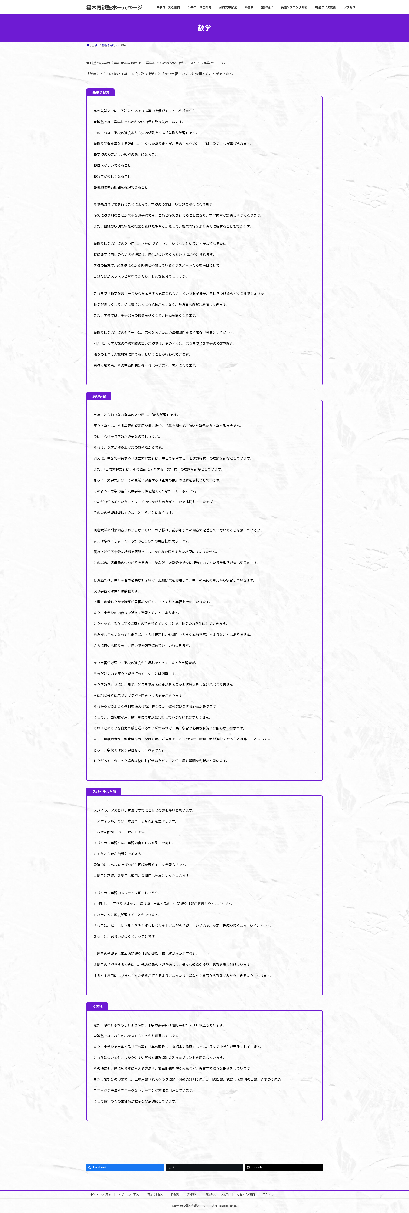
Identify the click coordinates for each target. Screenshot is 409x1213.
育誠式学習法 (155, 1194)
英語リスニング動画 (217, 1194)
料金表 (175, 1194)
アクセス (268, 1194)
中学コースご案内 (100, 1194)
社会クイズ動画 (246, 1194)
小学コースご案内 (129, 1194)
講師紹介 (192, 1194)
